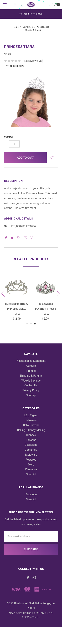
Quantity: (8, 137)
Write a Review (15, 65)
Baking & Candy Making (31, 430)
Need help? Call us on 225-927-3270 (31, 613)
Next (58, 293)
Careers (31, 365)
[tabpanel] (45, 298)
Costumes (31, 449)
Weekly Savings (31, 380)
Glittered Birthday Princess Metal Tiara (16, 309)
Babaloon (31, 494)
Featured (31, 459)
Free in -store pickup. (33, 14)
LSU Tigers (31, 415)
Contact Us (31, 385)
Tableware (31, 454)
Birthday (31, 435)
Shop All (31, 474)
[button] (52, 157)
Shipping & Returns (31, 375)
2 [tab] (31, 324)
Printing (31, 370)
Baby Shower (31, 425)
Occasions (31, 444)
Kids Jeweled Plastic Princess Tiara (45, 309)
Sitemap (31, 395)
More (31, 464)
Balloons (31, 440)
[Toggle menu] (4, 4)
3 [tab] (35, 324)
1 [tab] (27, 324)
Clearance (31, 469)
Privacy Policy (31, 390)
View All (31, 499)
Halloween (31, 420)
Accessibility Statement (31, 360)
